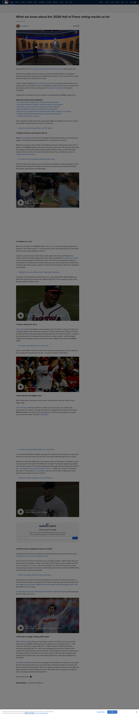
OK (112, 712)
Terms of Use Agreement (42, 713)
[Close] (136, 712)
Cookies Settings (101, 712)
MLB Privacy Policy (29, 713)
